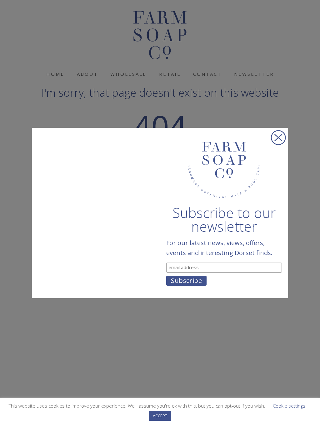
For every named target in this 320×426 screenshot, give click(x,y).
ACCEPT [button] (160, 416)
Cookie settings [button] (289, 406)
